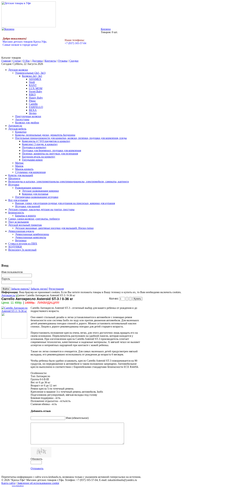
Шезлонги (14, 178)
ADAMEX (35, 79)
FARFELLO (36, 107)
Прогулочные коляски (28, 116)
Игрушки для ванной (27, 206)
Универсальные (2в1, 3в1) (30, 72)
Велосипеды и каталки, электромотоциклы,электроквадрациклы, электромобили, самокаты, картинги (68, 181)
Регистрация (56, 288)
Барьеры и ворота (25, 215)
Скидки (73, 60)
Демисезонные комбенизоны (32, 234)
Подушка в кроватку (34, 147)
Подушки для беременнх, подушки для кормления (51, 150)
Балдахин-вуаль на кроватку (38, 156)
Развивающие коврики (28, 187)
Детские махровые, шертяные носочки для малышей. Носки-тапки (54, 228)
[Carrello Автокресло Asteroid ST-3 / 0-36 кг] (16, 311)
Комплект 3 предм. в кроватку (40, 144)
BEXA (33, 110)
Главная (6, 60)
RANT (33, 85)
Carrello (33, 103)
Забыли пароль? (20, 288)
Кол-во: (114, 298)
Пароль (5, 278)
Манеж (19, 166)
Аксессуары (22, 119)
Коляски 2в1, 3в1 (32, 75)
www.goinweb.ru (18, 486)
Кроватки (20, 131)
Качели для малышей (20, 175)
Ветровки (20, 240)
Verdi (32, 82)
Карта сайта (8, 483)
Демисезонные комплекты (30, 237)
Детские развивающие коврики (40, 190)
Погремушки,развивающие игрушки (36, 197)
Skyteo (32, 113)
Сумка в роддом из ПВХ (22, 243)
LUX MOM (35, 88)
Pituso (32, 100)
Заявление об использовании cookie (38, 483)
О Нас (26, 60)
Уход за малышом (18, 221)
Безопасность (16, 212)
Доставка (37, 60)
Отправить (37, 468)
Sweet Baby (35, 91)
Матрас (19, 162)
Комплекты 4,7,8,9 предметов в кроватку (46, 141)
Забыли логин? (39, 288)
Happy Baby (36, 97)
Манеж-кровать (24, 169)
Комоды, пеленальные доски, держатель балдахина (45, 134)
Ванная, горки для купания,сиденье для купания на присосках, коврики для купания (65, 203)
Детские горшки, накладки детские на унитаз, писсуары (41, 209)
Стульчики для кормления (30, 172)
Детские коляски (18, 69)
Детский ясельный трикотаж (25, 224)
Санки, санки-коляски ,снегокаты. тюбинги (34, 218)
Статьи (17, 60)
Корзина (106, 29)
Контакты (50, 60)
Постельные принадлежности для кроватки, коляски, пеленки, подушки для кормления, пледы (71, 138)
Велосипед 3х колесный (22, 249)
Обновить (36, 458)
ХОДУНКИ (15, 246)
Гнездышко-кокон (32, 159)
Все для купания (18, 200)
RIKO (32, 94)
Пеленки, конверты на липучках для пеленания (50, 153)
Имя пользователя (12, 272)
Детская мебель (17, 128)
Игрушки (13, 184)
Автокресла (15, 125)
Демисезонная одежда (21, 231)
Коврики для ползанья (35, 193)
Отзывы (62, 60)
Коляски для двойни (27, 122)
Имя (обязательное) (77, 417)
